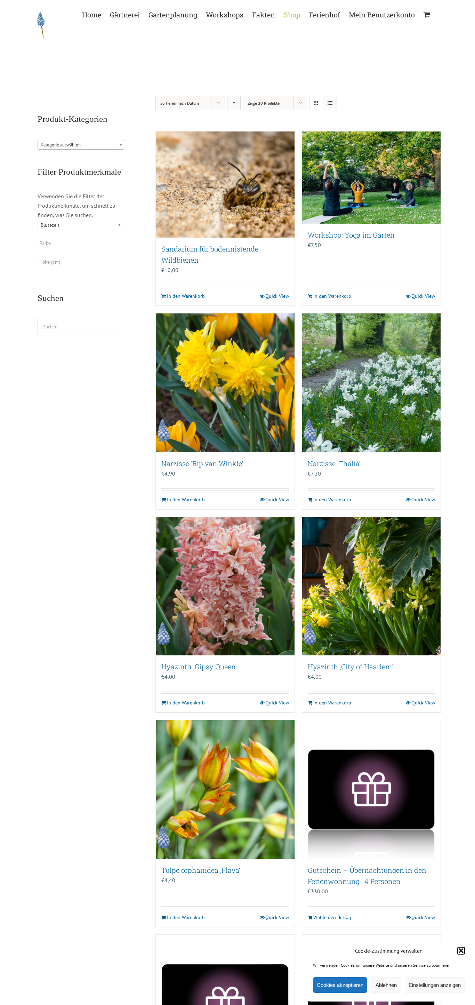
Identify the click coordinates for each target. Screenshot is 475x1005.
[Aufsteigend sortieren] (234, 103)
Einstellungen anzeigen (435, 985)
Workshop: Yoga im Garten (351, 234)
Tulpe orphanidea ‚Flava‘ (200, 870)
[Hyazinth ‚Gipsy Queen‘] (225, 586)
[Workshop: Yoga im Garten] (371, 177)
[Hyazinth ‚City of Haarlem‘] (371, 586)
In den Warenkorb (186, 296)
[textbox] (81, 145)
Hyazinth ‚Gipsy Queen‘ (199, 666)
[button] (461, 950)
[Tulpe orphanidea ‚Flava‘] (225, 789)
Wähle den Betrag (332, 917)
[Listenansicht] (330, 103)
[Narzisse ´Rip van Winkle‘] (225, 382)
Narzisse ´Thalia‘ (334, 463)
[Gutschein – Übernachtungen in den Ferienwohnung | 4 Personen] (371, 789)
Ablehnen (386, 985)
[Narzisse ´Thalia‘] (371, 382)
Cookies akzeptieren (340, 985)
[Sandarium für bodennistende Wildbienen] (225, 184)
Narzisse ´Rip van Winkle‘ (202, 463)
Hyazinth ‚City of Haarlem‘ (350, 666)
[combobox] (81, 145)
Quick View (277, 296)
